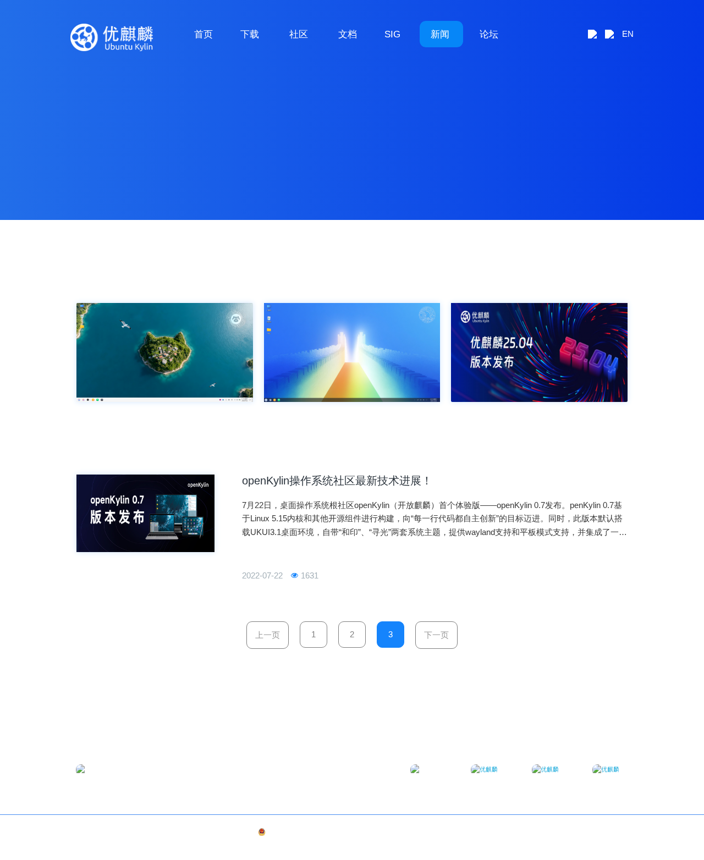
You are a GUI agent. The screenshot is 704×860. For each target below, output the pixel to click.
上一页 (267, 635)
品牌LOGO (613, 832)
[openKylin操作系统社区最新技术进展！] (145, 513)
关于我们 (580, 832)
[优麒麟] (111, 37)
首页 (203, 34)
